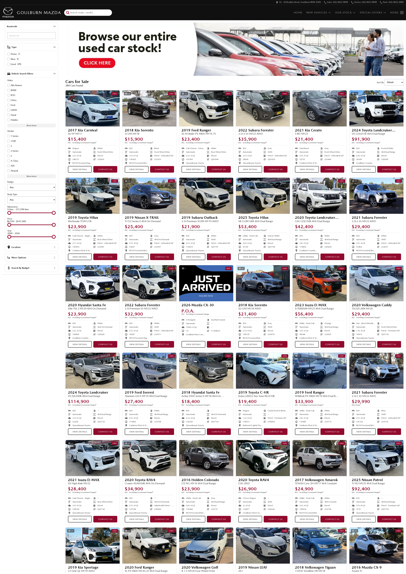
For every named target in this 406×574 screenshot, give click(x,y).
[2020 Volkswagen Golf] (206, 546)
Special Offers (371, 12)
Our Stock (343, 12)
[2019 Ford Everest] (149, 371)
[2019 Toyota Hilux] (93, 196)
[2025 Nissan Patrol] (376, 458)
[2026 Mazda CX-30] (206, 283)
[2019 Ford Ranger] (206, 108)
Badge (10, 182)
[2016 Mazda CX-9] (376, 546)
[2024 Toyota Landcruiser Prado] (376, 108)
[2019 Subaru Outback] (206, 196)
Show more (32, 125)
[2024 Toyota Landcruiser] (93, 371)
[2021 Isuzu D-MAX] (93, 458)
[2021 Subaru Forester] (376, 196)
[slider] (9, 213)
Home (298, 12)
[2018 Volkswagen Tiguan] (320, 546)
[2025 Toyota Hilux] (263, 196)
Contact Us (105, 169)
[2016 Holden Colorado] (206, 458)
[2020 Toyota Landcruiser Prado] (320, 196)
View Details (80, 169)
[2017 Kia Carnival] (93, 108)
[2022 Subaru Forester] (263, 108)
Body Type (12, 194)
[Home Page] (8, 12)
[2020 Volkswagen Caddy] (376, 283)
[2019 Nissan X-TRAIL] (149, 196)
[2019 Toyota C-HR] (263, 371)
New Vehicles (316, 12)
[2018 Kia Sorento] (149, 108)
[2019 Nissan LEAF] (263, 546)
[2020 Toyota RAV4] (149, 458)
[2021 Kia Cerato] (320, 108)
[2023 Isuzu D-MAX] (320, 283)
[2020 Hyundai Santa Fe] (93, 283)
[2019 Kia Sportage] (93, 546)
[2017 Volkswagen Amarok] (320, 458)
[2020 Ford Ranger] (149, 546)
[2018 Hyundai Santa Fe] (206, 371)
